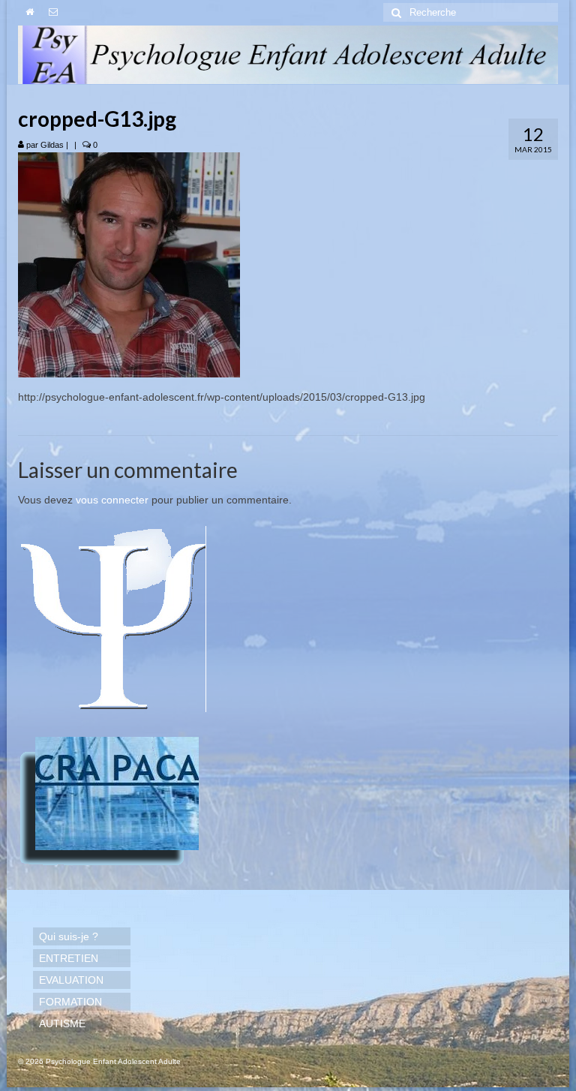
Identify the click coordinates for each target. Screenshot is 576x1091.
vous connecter (112, 500)
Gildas (52, 144)
